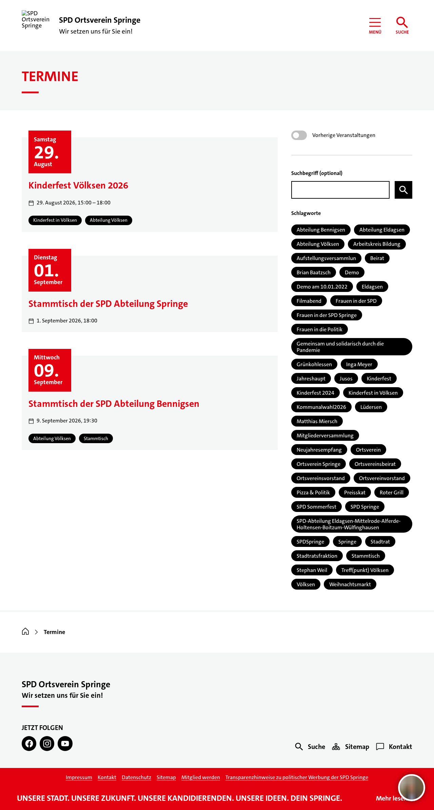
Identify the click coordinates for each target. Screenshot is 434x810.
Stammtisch (366, 555)
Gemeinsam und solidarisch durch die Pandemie (340, 347)
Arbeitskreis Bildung (376, 244)
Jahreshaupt (311, 378)
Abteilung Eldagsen (382, 229)
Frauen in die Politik (319, 329)
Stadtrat (380, 541)
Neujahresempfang (319, 449)
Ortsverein (368, 449)
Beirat (377, 258)
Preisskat (355, 492)
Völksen (306, 584)
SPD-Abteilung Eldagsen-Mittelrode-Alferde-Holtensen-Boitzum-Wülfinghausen (348, 524)
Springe (347, 541)
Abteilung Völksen (318, 244)
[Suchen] (403, 190)
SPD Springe (365, 506)
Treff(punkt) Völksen (365, 570)
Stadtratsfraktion (317, 555)
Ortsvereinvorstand (382, 478)
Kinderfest (379, 378)
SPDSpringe (310, 541)
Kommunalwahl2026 (321, 407)
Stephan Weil (312, 570)
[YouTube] (65, 743)
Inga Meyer (359, 364)
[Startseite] (25, 632)
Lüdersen (371, 407)
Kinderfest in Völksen (373, 392)
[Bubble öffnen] (411, 787)
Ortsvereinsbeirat (375, 464)
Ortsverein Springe (318, 464)
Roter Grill (391, 492)
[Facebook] (29, 743)
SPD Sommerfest (316, 506)
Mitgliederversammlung (325, 435)
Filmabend (309, 300)
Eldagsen (372, 286)
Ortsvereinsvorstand (321, 478)
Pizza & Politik (313, 492)
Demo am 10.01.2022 (322, 286)
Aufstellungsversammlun (326, 258)
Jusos (346, 378)
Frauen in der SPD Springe (327, 315)
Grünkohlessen (314, 364)
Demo (352, 272)
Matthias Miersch (317, 421)
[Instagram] (47, 743)
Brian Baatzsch (314, 272)
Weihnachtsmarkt (350, 584)
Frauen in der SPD (356, 300)
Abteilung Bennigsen (321, 229)
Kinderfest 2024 (315, 392)
